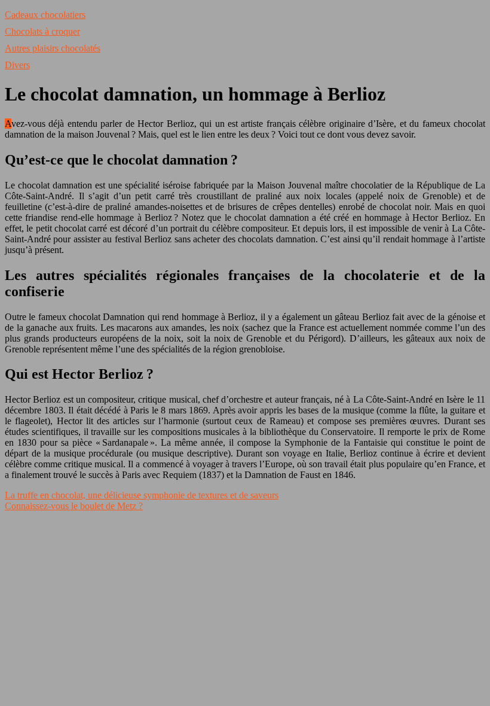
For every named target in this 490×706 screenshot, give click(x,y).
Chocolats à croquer (42, 31)
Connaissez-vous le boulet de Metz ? (74, 506)
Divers (17, 65)
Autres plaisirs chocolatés (52, 48)
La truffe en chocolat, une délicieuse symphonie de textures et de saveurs (141, 495)
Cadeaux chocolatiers (45, 15)
